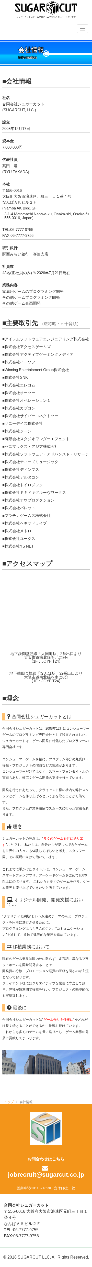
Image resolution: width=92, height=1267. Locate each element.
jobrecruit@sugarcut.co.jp (46, 1174)
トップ (9, 1102)
